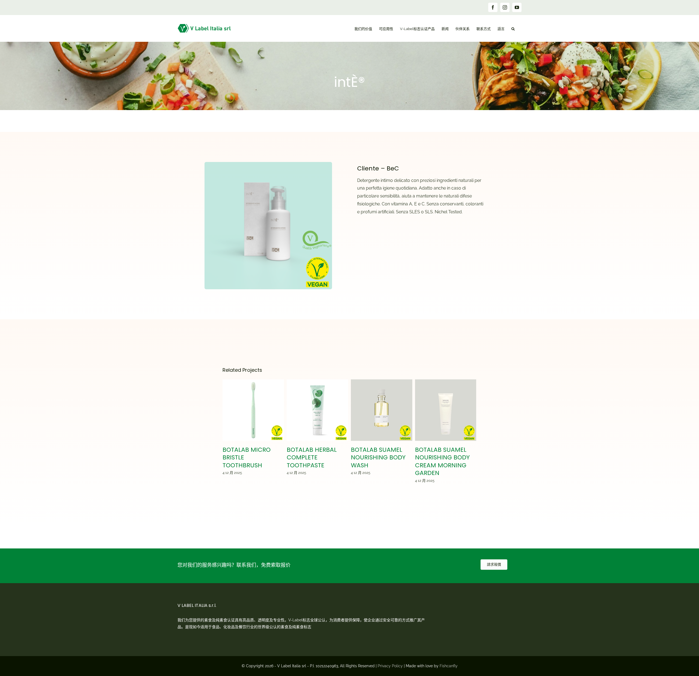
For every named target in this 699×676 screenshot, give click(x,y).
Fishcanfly (449, 666)
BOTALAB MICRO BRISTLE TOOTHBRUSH (253, 410)
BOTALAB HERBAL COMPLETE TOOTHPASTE (317, 410)
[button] (513, 28)
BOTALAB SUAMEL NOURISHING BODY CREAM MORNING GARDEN (446, 410)
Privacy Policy (390, 666)
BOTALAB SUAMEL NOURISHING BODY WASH (381, 410)
